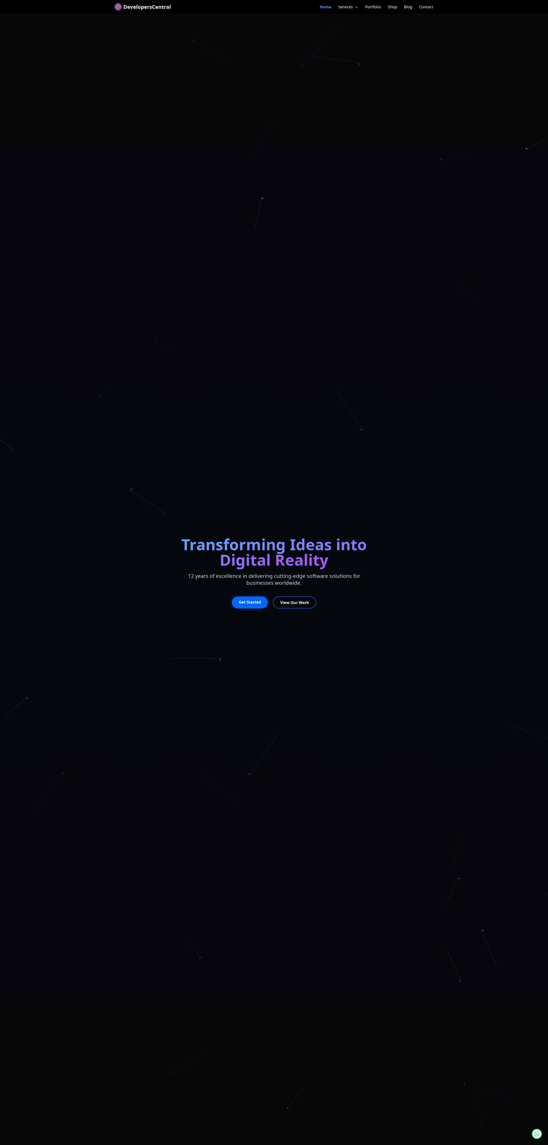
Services (346, 6)
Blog (408, 6)
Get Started (250, 602)
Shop (392, 6)
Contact (426, 6)
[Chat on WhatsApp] (537, 1134)
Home (325, 6)
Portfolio (373, 6)
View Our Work (294, 602)
